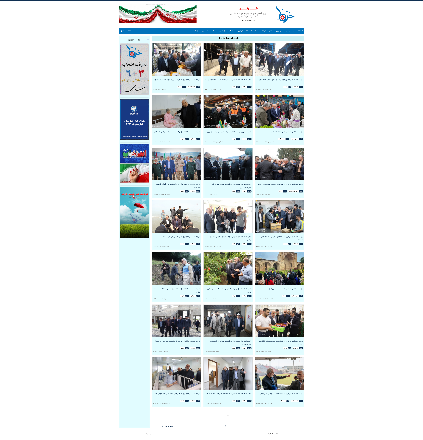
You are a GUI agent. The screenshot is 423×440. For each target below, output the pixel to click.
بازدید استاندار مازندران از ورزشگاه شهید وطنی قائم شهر (282, 393)
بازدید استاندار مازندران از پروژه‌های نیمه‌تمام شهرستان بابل (280, 184)
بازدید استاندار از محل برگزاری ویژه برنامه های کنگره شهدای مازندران (178, 186)
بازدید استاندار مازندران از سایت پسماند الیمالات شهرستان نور (228, 79)
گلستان (249, 31)
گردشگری (232, 31)
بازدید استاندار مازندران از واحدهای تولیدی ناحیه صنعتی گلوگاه (282, 238)
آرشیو (287, 31)
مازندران (279, 31)
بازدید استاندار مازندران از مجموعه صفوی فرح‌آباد (285, 289)
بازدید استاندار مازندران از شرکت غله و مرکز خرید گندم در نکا (228, 393)
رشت (257, 31)
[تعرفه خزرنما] (134, 212)
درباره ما (196, 31)
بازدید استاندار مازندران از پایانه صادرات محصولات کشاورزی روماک (281, 343)
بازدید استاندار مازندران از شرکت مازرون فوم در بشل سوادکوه (177, 79)
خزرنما (269, 434)
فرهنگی (205, 31)
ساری (271, 31)
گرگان (240, 31)
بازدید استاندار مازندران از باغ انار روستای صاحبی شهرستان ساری (229, 290)
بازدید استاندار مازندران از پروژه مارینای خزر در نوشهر (180, 236)
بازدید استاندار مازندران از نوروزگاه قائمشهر (287, 132)
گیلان (264, 31)
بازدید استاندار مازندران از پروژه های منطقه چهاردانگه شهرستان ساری (231, 186)
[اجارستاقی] (134, 119)
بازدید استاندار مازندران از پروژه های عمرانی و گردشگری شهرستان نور (230, 343)
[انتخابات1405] (134, 163)
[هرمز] (158, 13)
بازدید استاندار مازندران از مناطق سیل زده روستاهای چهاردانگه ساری (176, 290)
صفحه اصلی (298, 31)
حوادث (214, 31)
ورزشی (222, 31)
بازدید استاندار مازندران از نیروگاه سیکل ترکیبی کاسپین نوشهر (230, 238)
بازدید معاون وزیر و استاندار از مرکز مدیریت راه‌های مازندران (229, 132)
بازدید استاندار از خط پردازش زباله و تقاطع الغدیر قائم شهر (281, 79)
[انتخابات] (134, 69)
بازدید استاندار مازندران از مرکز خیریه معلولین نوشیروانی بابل (177, 132)
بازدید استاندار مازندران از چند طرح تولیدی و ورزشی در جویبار (177, 341)
